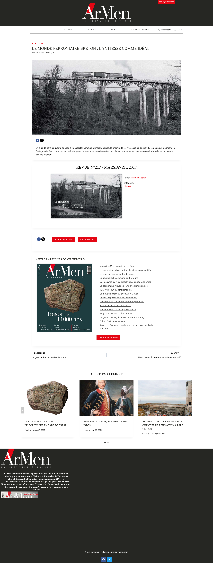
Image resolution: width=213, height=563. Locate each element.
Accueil (68, 30)
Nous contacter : (93, 552)
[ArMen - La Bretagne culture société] (106, 12)
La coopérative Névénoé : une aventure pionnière (124, 286)
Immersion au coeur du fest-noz (115, 305)
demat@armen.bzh (166, 2)
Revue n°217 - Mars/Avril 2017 (106, 167)
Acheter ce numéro (108, 337)
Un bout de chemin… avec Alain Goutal (119, 294)
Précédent (22, 410)
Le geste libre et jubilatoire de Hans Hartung (122, 317)
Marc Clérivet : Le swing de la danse (118, 309)
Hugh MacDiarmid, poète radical (116, 313)
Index (113, 30)
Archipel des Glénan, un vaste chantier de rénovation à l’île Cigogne (162, 425)
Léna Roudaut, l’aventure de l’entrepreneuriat (122, 301)
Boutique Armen (140, 30)
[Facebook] (37, 140)
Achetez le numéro (63, 239)
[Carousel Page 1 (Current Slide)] (105, 442)
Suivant (190, 410)
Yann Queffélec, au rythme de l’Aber (117, 266)
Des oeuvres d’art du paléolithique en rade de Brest (125, 282)
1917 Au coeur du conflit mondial (116, 290)
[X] (42, 140)
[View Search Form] (175, 30)
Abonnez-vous (87, 239)
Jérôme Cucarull (138, 177)
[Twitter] (109, 559)
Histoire (38, 43)
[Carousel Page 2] (107, 442)
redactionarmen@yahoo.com (114, 552)
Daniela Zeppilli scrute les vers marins (118, 297)
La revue (92, 30)
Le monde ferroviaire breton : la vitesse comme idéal (126, 270)
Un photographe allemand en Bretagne (119, 278)
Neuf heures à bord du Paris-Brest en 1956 (159, 355)
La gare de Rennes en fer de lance (117, 274)
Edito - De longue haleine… (113, 321)
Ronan (41, 53)
